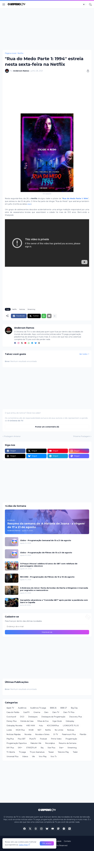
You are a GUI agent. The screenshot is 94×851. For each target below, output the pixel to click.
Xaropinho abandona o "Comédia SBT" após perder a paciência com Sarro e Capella (54, 601)
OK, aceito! (46, 843)
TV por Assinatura (37, 752)
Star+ (61, 748)
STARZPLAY (31, 748)
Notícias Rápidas (13, 734)
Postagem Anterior (12, 436)
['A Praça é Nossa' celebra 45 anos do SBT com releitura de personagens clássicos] (11, 566)
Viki (33, 756)
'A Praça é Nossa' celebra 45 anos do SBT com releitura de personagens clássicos (48, 564)
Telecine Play (63, 752)
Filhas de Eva (42, 721)
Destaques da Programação (53, 717)
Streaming (31, 309)
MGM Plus (20, 730)
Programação (71, 739)
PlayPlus (10, 739)
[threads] (39, 343)
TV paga (22, 752)
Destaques (32, 717)
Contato (67, 841)
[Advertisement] (47, 29)
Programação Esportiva (16, 743)
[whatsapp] (29, 343)
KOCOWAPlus (53, 725)
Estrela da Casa (26, 721)
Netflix (20, 53)
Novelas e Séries (42, 734)
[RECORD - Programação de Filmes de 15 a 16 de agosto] (11, 578)
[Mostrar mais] (54, 316)
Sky (42, 748)
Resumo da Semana (67, 743)
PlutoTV (32, 739)
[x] (30, 828)
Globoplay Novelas (14, 725)
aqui (29, 204)
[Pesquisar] (90, 4)
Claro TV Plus (68, 712)
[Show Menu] (4, 4)
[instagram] (18, 343)
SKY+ (20, 748)
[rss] (69, 828)
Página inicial (10, 53)
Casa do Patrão (12, 712)
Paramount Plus (69, 734)
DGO (22, 717)
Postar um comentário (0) (47, 427)
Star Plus (51, 748)
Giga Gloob (57, 721)
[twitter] (22, 343)
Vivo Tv (54, 756)
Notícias (22, 309)
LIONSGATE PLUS (71, 725)
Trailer (75, 752)
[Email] (49, 316)
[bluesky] (35, 343)
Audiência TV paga (38, 708)
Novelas (27, 734)
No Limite (59, 730)
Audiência (22, 708)
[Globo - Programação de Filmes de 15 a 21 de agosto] (11, 553)
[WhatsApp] (43, 316)
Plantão (83, 734)
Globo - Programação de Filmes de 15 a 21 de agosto (46, 552)
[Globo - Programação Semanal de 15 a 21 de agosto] (11, 541)
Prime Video (56, 739)
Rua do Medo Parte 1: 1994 (75, 198)
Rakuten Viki (35, 743)
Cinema (37, 712)
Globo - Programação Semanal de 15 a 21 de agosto (45, 540)
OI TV (55, 734)
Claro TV (55, 712)
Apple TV (10, 708)
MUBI (31, 730)
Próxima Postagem (81, 436)
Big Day (74, 708)
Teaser (51, 752)
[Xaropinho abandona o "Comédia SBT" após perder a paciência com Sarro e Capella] (11, 602)
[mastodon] (58, 828)
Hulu (41, 725)
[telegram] (32, 343)
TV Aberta (10, 752)
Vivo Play (43, 756)
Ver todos (83, 354)
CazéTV (26, 712)
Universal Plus (12, 756)
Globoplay (70, 721)
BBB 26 (53, 708)
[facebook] (15, 343)
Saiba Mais (23, 845)
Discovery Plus (75, 717)
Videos (25, 756)
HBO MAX (30, 725)
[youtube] (25, 343)
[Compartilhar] (87, 71)
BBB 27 (63, 708)
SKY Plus (10, 748)
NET (39, 730)
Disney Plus (11, 721)
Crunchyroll (11, 717)
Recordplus (50, 743)
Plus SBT (21, 739)
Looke (9, 730)
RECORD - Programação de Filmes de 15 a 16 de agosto (47, 577)
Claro (46, 712)
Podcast (43, 739)
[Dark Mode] (84, 4)
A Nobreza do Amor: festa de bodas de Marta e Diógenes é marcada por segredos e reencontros (54, 589)
